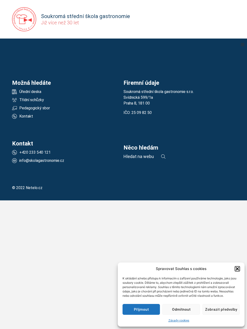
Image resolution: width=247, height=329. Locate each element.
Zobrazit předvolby (221, 309)
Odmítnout (181, 309)
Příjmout (141, 309)
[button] (237, 268)
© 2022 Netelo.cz (27, 187)
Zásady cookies (178, 320)
